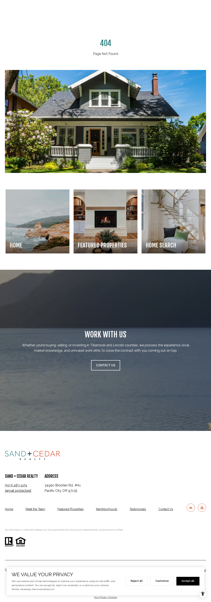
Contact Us (165, 509)
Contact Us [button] (105, 365)
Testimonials (138, 509)
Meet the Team (35, 509)
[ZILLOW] (202, 508)
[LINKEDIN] (191, 508)
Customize (162, 581)
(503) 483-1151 (16, 485)
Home (9, 509)
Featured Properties (70, 509)
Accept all (188, 581)
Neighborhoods (106, 509)
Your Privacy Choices (105, 597)
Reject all (137, 581)
